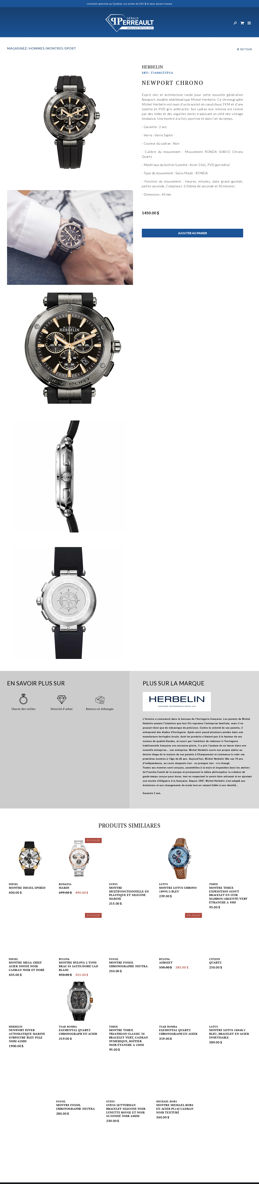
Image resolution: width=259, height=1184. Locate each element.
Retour (246, 49)
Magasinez (17, 48)
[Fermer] (249, 23)
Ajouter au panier (192, 233)
